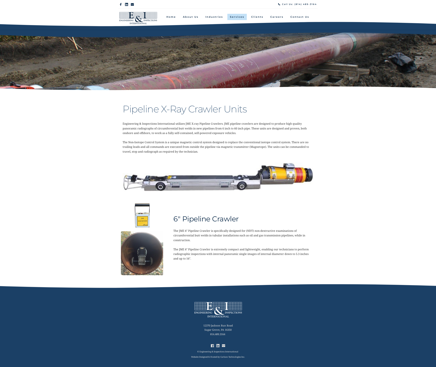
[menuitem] (171, 17)
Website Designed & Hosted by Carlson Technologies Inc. (218, 356)
